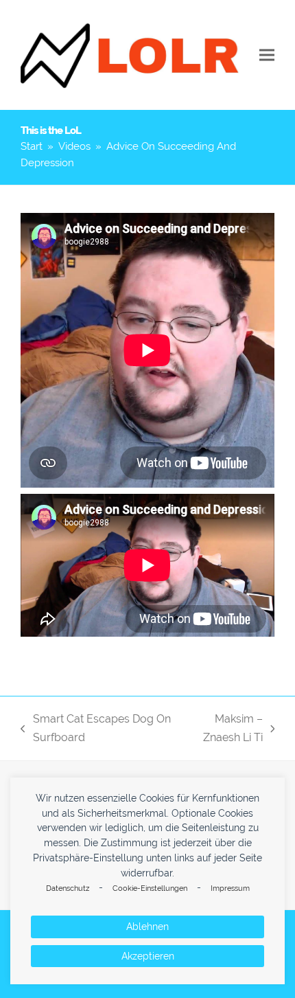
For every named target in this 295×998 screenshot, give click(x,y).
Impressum (230, 888)
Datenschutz (67, 888)
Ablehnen (147, 926)
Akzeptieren (147, 956)
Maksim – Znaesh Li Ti (223, 729)
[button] (266, 55)
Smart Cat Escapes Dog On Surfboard (96, 729)
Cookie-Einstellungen (150, 888)
